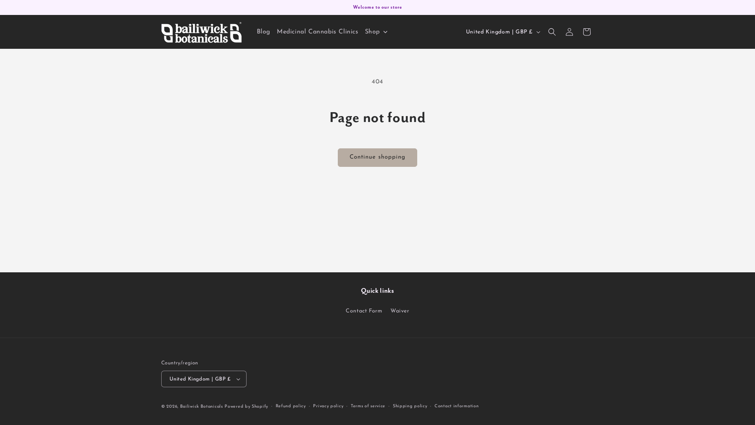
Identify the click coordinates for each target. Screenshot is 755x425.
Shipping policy (410, 406)
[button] (552, 32)
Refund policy (291, 406)
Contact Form (364, 311)
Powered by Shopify (246, 407)
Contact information (457, 406)
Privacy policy (328, 406)
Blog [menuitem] (264, 32)
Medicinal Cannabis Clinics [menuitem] (318, 32)
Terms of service (368, 406)
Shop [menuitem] (372, 32)
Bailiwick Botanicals (201, 407)
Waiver (399, 311)
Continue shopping (377, 157)
